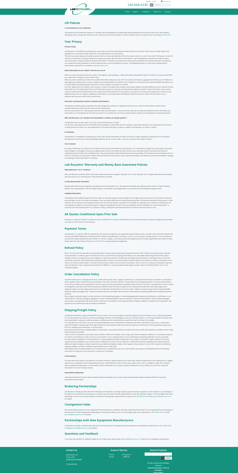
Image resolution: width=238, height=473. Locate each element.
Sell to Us (157, 12)
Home (127, 12)
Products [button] (146, 12)
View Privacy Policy (154, 468)
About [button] (135, 12)
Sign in (154, 1)
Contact (167, 12)
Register (148, 1)
